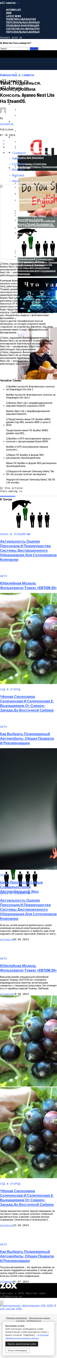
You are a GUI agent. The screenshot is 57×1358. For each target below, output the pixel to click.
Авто (15, 121)
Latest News (13, 15)
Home (9, 12)
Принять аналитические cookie (22, 1344)
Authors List (13, 9)
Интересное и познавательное (34, 103)
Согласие (20, 1321)
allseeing (7, 123)
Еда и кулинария (23, 136)
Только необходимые (17, 1350)
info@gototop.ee (34, 1321)
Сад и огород (21, 167)
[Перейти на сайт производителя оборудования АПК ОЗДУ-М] (28, 1308)
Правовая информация (22, 25)
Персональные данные (39, 1318)
